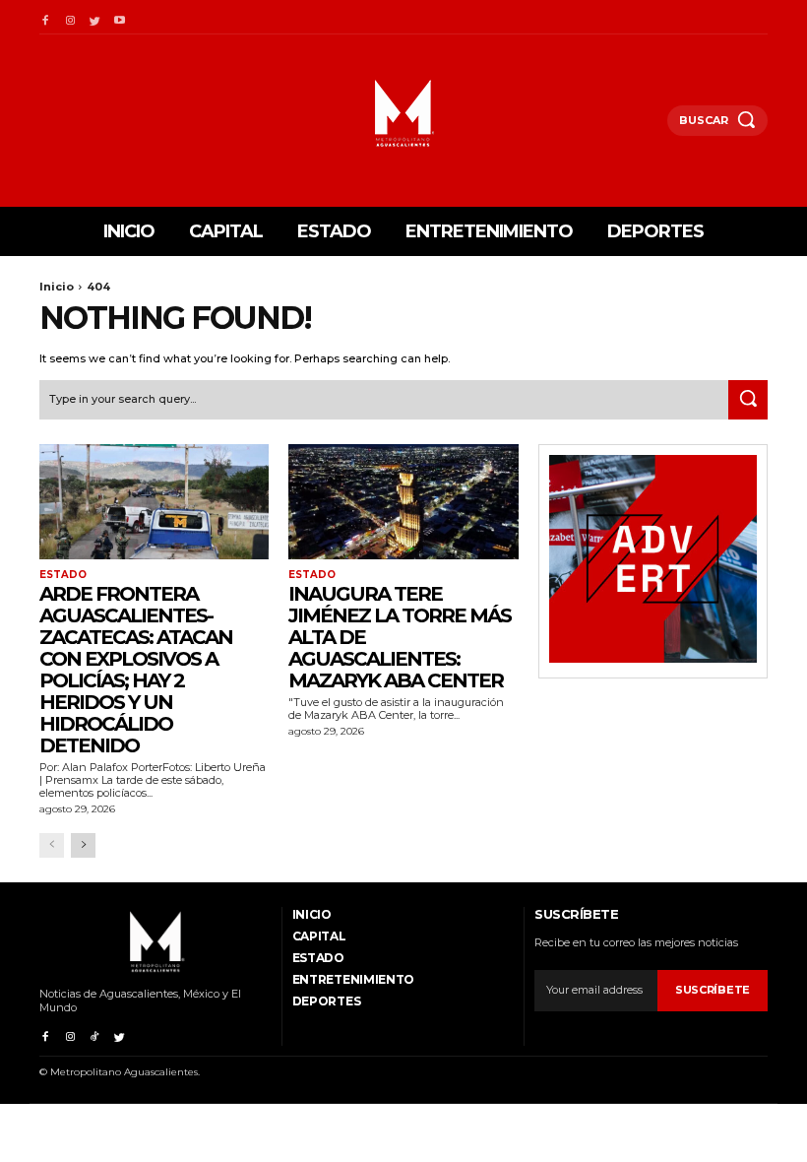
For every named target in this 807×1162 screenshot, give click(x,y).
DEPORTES (326, 1001)
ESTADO (63, 575)
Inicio (56, 286)
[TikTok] (95, 1033)
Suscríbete (712, 990)
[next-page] (83, 845)
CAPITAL (319, 936)
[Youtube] (119, 17)
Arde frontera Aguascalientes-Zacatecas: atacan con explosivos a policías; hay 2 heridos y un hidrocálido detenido (135, 669)
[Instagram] (69, 17)
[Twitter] (95, 17)
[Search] (748, 400)
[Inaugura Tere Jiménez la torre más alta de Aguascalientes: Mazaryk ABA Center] (403, 501)
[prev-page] (51, 845)
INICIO (312, 914)
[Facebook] (44, 17)
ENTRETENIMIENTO (353, 979)
